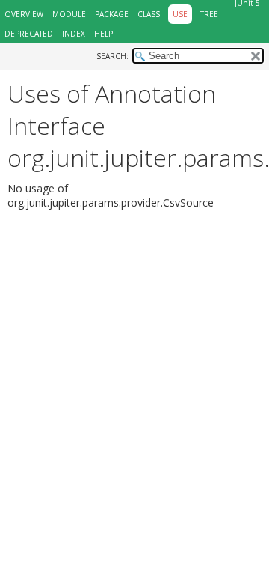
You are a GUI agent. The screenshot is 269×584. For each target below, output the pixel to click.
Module (69, 14)
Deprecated (28, 33)
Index (73, 33)
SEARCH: (112, 56)
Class (148, 14)
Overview (23, 14)
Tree (209, 14)
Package (112, 14)
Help (103, 33)
